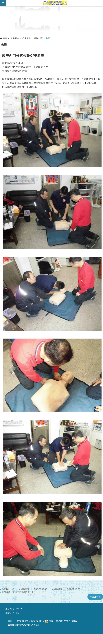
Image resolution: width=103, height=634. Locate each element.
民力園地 (14, 38)
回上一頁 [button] (96, 597)
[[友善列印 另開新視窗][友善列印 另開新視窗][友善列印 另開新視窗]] (46, 621)
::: (1, 7)
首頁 (5, 38)
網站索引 (3, 3)
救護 (48, 38)
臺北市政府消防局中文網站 (54, 3)
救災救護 (38, 38)
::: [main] (1, 34)
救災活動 (26, 38)
